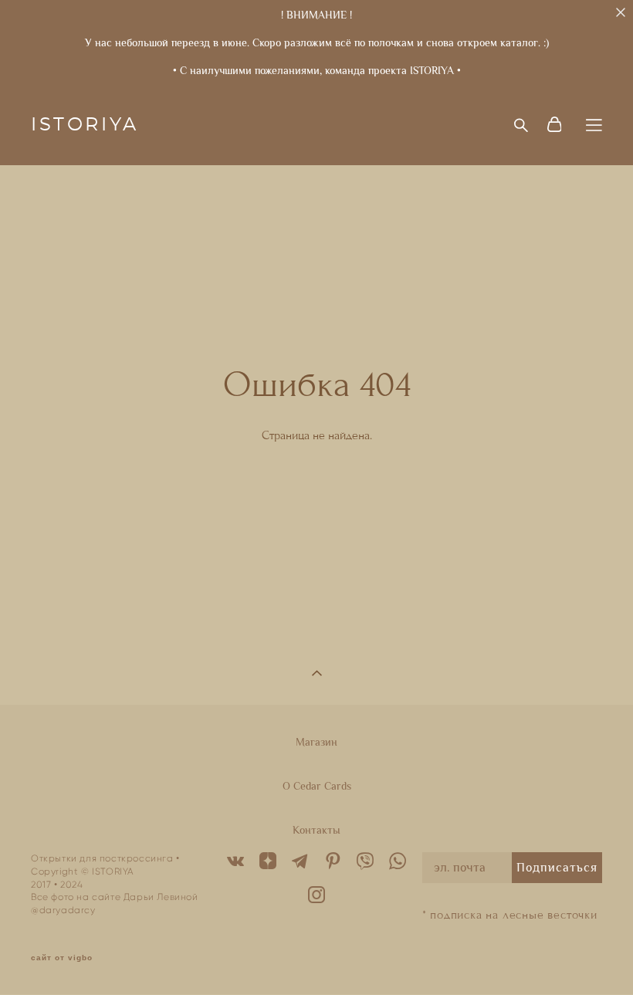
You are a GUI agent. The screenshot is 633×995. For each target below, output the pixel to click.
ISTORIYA (85, 125)
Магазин (316, 742)
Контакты (316, 830)
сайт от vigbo (62, 958)
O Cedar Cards (317, 786)
